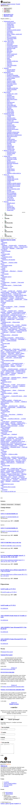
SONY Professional (5, 427)
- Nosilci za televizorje (7, 306)
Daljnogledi (10, 44)
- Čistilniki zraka (21, 350)
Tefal (2, 435)
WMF (2, 485)
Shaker (8, 171)
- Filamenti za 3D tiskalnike (8, 259)
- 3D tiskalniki (5, 274)
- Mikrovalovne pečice (7, 247)
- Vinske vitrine (19, 248)
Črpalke (9, 28)
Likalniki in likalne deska (13, 132)
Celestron (3, 269)
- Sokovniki (19, 373)
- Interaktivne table (6, 322)
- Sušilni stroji (4, 332)
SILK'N (3, 413)
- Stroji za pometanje (10, 356)
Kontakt (18, 4)
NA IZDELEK (4, 608)
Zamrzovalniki (10, 112)
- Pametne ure (12, 339)
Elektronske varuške (12, 159)
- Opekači (11, 298)
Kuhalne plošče (10, 96)
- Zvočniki (7, 308)
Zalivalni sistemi (11, 200)
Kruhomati (9, 123)
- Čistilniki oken (5, 282)
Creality (3, 272)
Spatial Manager (5, 430)
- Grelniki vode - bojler (15, 468)
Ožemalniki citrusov (12, 140)
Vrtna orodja (10, 39)
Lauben (2, 367)
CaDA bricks (4, 266)
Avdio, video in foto (9, 41)
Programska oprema (12, 83)
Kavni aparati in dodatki (13, 122)
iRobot (2, 345)
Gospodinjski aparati (9, 113)
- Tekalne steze (20, 390)
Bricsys (2, 264)
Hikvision (3, 320)
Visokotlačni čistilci (11, 38)
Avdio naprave (10, 42)
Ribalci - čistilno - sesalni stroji (14, 34)
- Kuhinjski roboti (16, 293)
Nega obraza (10, 166)
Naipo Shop (9, 236)
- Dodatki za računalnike (7, 337)
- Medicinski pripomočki (7, 460)
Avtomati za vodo (11, 22)
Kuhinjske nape (11, 98)
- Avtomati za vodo (6, 349)
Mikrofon (9, 49)
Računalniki (10, 85)
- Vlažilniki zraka (8, 301)
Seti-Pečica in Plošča (12, 106)
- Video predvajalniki (11, 425)
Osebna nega (7, 156)
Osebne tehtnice (11, 169)
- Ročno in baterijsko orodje (14, 354)
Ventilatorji (9, 154)
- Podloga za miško (12, 454)
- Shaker (13, 390)
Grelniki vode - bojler (12, 93)
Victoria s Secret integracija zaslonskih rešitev (13, 689)
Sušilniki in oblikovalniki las (14, 173)
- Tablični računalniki (10, 340)
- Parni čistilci (10, 353)
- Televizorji (12, 332)
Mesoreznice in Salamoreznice (14, 135)
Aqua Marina (4, 249)
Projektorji (9, 56)
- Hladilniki (4, 242)
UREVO (3, 464)
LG (1, 376)
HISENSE (3, 323)
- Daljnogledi (4, 271)
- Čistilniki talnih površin (7, 325)
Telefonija (6, 68)
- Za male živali (13, 387)
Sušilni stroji (10, 109)
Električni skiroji (11, 203)
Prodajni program (11, 4)
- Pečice (15, 247)
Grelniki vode (10, 120)
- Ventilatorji (11, 374)
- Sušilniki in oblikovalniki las (13, 462)
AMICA (3, 244)
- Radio (15, 306)
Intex (2, 342)
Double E (3, 278)
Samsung (3, 404)
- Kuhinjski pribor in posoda (17, 313)
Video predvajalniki (11, 65)
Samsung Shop (10, 231)
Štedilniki (9, 108)
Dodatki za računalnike (12, 75)
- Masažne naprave (6, 390)
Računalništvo (7, 72)
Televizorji (9, 64)
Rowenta (3, 398)
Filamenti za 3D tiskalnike (13, 76)
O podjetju (3, 4)
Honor (2, 333)
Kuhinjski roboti (11, 127)
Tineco (2, 450)
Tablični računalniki (12, 89)
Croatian (8, 11)
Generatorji (9, 31)
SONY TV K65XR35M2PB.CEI (9, 513)
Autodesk (3, 255)
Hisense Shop (9, 227)
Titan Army (3, 452)
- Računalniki (14, 335)
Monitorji (9, 52)
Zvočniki (9, 66)
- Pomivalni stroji (22, 247)
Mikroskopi (10, 51)
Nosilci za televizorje (12, 54)
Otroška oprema (11, 139)
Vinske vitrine (10, 110)
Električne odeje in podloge (13, 184)
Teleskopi (9, 62)
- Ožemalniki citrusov (14, 447)
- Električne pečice (12, 310)
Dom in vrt (6, 174)
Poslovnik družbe (8, 785)
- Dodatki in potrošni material (12, 352)
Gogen (2, 305)
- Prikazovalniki (15, 322)
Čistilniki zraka (10, 27)
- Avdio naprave (5, 396)
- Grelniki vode (11, 291)
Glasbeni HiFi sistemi (12, 47)
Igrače (8, 204)
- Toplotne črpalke (17, 285)
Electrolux (3, 283)
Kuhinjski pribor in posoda (13, 186)
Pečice (8, 101)
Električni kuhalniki (11, 119)
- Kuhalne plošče (12, 245)
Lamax (2, 362)
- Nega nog (4, 414)
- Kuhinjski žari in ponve (12, 294)
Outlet (8, 218)
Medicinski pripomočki (12, 163)
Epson (2, 286)
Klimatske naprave (11, 152)
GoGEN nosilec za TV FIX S (8, 589)
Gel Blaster (3, 302)
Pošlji (2, 719)
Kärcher (3, 347)
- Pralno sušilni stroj (12, 318)
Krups (2, 359)
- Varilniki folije (17, 299)
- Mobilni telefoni (5, 335)
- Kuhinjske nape (21, 245)
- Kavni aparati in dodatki (19, 312)
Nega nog (9, 164)
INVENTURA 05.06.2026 (7, 672)
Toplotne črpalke (11, 153)
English (7, 10)
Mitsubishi (3, 380)
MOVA (2, 383)
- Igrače (3, 268)
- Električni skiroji (5, 363)
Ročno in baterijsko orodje (13, 189)
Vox (2, 467)
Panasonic (3, 391)
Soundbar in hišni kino (12, 61)
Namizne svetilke (11, 81)
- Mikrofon (12, 423)
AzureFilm (3, 258)
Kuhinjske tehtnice (11, 126)
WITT (2, 482)
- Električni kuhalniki (12, 369)
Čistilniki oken (10, 25)
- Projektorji (4, 288)
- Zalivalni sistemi (17, 357)
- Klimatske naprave (6, 276)
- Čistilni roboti (15, 349)
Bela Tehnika (7, 92)
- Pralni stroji (4, 248)
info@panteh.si (9, 792)
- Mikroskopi (12, 271)
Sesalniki (9, 35)
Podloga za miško (11, 82)
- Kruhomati (12, 292)
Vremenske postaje (11, 196)
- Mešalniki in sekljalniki (7, 296)
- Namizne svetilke (12, 262)
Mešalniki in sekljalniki (12, 133)
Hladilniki (9, 95)
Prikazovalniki (10, 55)
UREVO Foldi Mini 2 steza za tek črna (11, 542)
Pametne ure (10, 206)
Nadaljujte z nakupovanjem (7, 504)
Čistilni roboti (10, 24)
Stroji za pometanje (11, 37)
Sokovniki (9, 145)
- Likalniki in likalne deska (19, 295)
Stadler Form (4, 433)
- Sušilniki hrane (10, 319)
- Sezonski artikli (5, 254)
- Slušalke (12, 366)
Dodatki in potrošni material (14, 30)
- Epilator (13, 458)
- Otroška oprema (19, 298)
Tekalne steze (10, 210)
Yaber (2, 488)
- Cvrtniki (3, 291)
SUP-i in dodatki (11, 208)
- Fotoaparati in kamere (17, 363)
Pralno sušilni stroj (11, 105)
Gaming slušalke (11, 78)
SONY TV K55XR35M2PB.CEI (9, 528)
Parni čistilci (10, 32)
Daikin (2, 275)
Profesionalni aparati (9, 21)
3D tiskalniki (10, 74)
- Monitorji (4, 262)
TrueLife (3, 455)
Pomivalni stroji (11, 102)
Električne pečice (11, 118)
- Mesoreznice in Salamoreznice (9, 445)
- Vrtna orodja (20, 282)
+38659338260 (9, 794)
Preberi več (14, 667)
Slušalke (9, 59)
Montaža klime (10, 222)
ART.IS (2, 252)
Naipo (2, 389)
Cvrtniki (9, 116)
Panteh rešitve (9, 215)
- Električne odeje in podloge (17, 457)
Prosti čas (6, 201)
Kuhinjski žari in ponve (12, 129)
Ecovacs (3, 281)
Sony (2, 420)
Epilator (9, 160)
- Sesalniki (13, 282)
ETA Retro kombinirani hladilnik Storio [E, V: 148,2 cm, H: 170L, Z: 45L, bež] (13, 556)
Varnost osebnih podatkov (10, 783)
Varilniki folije (10, 147)
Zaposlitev (6, 786)
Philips (2, 394)
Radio (8, 58)
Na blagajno (17, 504)
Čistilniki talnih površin (12, 179)
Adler (2, 241)
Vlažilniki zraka (11, 149)
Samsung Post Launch (6, 655)
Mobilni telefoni (11, 71)
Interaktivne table (11, 48)
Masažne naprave (11, 162)
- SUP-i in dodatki (5, 251)
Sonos (2, 417)
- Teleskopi (19, 271)
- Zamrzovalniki (19, 319)
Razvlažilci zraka (11, 142)
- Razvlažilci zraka (20, 461)
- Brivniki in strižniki (6, 393)
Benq (2, 261)
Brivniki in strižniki (11, 157)
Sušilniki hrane (10, 146)
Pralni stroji (9, 103)
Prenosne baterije (11, 69)
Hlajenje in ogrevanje (9, 150)
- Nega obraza (11, 414)
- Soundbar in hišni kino (20, 330)
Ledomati (9, 130)
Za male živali (10, 198)
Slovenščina (5, 5)
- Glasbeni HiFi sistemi (16, 396)
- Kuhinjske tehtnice (6, 293)
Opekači (9, 137)
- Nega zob (17, 460)
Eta (1, 289)
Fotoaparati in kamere (12, 45)
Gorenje (3, 309)
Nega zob (9, 167)
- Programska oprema (6, 257)
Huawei (3, 336)
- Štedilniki (11, 248)
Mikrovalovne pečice (12, 99)
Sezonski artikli (10, 191)
